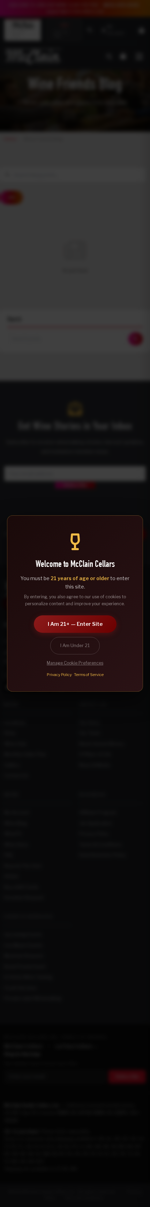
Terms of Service (89, 674)
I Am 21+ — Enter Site (75, 624)
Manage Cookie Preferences (75, 663)
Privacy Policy (59, 674)
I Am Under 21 (75, 645)
